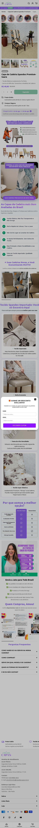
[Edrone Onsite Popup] (19, 414)
